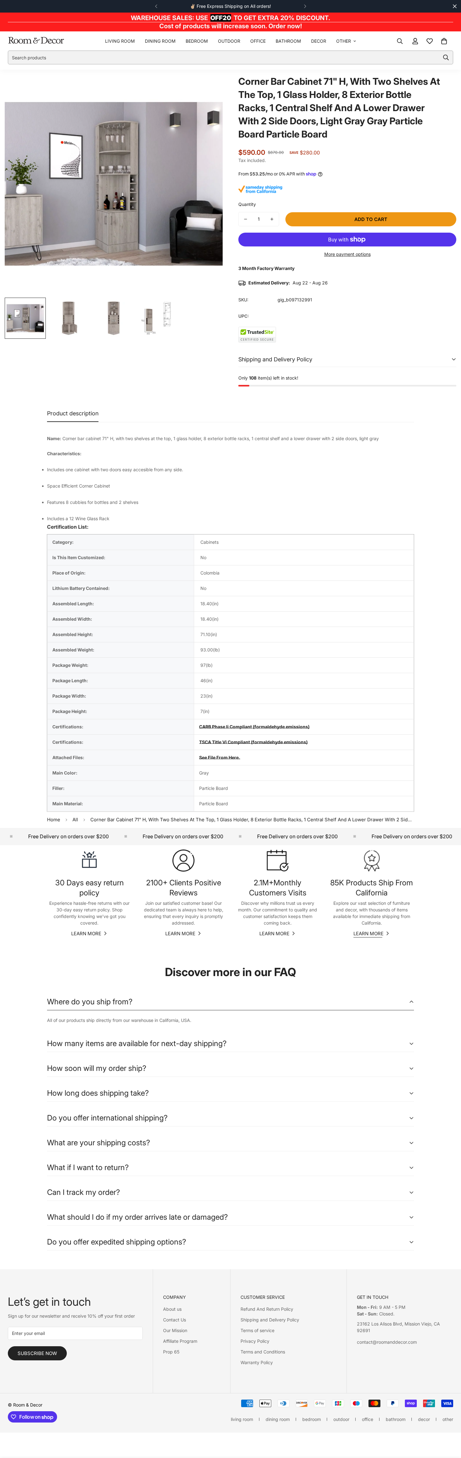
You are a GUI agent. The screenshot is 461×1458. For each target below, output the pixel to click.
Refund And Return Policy (267, 1309)
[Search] (400, 41)
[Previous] (156, 6)
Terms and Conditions (263, 1351)
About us (172, 1309)
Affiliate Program (180, 1341)
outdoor (229, 41)
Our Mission (175, 1330)
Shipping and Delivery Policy (270, 1319)
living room (120, 41)
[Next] (305, 6)
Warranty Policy (257, 1362)
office (258, 41)
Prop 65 (171, 1351)
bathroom (288, 41)
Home (53, 820)
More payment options (347, 254)
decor (318, 41)
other (343, 41)
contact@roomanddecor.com (387, 1342)
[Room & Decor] (36, 41)
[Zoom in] (209, 88)
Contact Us (174, 1319)
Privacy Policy (255, 1341)
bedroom (197, 41)
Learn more (86, 934)
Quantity (247, 204)
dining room (160, 41)
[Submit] (446, 57)
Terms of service (257, 1330)
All (75, 820)
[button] (444, 41)
